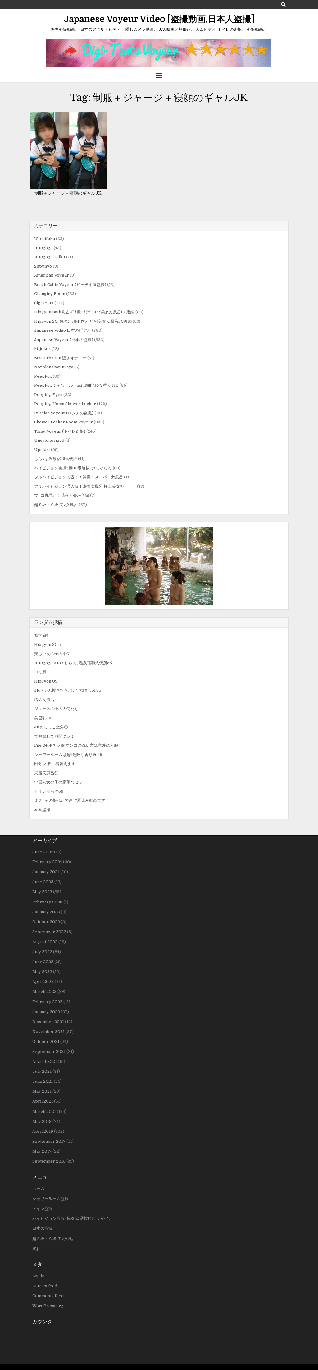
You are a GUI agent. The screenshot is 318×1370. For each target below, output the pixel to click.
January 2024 (46, 872)
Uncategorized (49, 440)
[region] (159, 566)
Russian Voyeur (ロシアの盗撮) (63, 413)
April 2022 (43, 981)
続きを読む (70, 169)
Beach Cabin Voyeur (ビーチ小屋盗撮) (70, 284)
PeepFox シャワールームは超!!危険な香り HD (76, 385)
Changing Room (49, 293)
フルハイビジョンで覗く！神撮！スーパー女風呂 (78, 477)
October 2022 (46, 922)
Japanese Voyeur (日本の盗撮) (63, 339)
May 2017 (42, 1151)
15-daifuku (44, 238)
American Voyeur (51, 275)
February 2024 (47, 862)
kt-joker (42, 348)
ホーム (38, 1188)
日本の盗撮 (42, 1228)
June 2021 (42, 1081)
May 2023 (42, 891)
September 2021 (49, 1051)
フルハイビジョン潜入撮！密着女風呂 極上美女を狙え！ (85, 486)
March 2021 (44, 1111)
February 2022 (47, 1001)
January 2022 (46, 1011)
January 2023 (46, 912)
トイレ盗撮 (42, 1208)
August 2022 (44, 941)
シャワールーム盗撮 (50, 1198)
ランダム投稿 (48, 622)
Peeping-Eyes (48, 394)
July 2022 (42, 951)
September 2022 (49, 931)
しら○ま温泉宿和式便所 (55, 458)
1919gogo (43, 248)
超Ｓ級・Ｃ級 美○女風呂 (56, 504)
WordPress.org (47, 1305)
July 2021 (42, 1071)
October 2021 (45, 1041)
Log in (38, 1276)
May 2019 (42, 1121)
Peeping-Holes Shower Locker (65, 403)
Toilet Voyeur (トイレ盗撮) (59, 431)
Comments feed (48, 1296)
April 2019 (42, 1131)
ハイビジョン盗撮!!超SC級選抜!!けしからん (73, 468)
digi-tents (43, 303)
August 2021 (44, 1061)
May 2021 (42, 1091)
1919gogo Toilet (49, 257)
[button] (159, 566)
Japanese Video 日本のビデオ (62, 330)
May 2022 (42, 971)
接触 (36, 1248)
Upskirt (42, 449)
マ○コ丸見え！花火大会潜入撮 (61, 495)
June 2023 (42, 881)
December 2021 (48, 1021)
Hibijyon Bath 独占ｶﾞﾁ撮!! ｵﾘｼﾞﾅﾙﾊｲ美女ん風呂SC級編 (84, 312)
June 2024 (42, 852)
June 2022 (42, 961)
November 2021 (48, 1031)
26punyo (43, 266)
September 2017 (49, 1141)
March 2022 (44, 991)
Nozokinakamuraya (53, 367)
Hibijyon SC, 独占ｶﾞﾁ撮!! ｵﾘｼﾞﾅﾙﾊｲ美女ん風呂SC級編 (83, 321)
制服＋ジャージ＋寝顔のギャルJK (68, 193)
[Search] (283, 4)
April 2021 (42, 1101)
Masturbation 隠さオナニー (60, 358)
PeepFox (43, 376)
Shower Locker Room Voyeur (63, 422)
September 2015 (49, 1161)
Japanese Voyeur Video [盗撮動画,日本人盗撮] (159, 19)
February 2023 (47, 902)
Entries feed (44, 1286)
